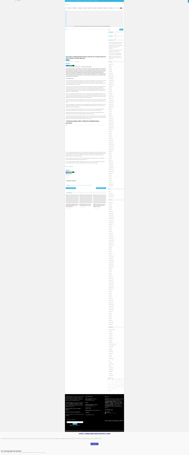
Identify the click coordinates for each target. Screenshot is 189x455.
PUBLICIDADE (111, 364)
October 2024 (111, 104)
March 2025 (111, 95)
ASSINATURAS (90, 0)
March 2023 (111, 138)
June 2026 (110, 67)
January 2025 (111, 98)
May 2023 (110, 135)
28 (110, 388)
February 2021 (111, 184)
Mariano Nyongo (71, 185)
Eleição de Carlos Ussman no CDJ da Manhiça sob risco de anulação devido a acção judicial (115, 57)
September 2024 (111, 244)
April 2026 (110, 71)
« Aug (109, 390)
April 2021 (110, 180)
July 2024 (110, 109)
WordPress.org (111, 196)
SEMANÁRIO (100, 8)
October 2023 (111, 264)
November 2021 (111, 167)
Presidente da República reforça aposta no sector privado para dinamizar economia (115, 43)
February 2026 (111, 75)
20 (108, 386)
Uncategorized (111, 375)
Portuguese (19, 0)
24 (117, 386)
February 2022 (111, 162)
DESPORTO (90, 8)
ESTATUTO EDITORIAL (78, 0)
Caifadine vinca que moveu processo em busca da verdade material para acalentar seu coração (99, 205)
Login (82, 0)
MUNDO (110, 355)
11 (119, 382)
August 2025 (111, 224)
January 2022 (111, 164)
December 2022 (111, 144)
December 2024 (111, 100)
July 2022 (110, 153)
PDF (109, 360)
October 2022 (111, 147)
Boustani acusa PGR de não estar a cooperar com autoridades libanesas (101, 188)
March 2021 (111, 182)
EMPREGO (110, 342)
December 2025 (111, 78)
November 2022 (111, 284)
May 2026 (110, 69)
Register (86, 0)
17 (117, 384)
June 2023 (110, 133)
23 (115, 386)
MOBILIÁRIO (111, 351)
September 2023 (111, 127)
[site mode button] (121, 8)
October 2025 (111, 82)
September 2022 (111, 149)
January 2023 (111, 142)
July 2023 (110, 131)
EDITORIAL (110, 340)
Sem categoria (111, 367)
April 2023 (110, 136)
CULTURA (85, 8)
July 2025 (110, 87)
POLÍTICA (69, 8)
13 (108, 384)
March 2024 (111, 116)
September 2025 (111, 84)
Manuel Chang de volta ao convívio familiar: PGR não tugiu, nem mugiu (85, 205)
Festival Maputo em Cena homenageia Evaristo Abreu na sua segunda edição (115, 54)
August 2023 (111, 129)
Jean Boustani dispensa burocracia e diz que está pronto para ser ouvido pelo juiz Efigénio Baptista (71, 188)
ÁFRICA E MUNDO (95, 0)
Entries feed (111, 193)
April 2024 (110, 115)
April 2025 (110, 93)
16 (115, 384)
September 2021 (111, 171)
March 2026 (111, 73)
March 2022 (111, 160)
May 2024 (110, 113)
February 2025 (111, 96)
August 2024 (111, 107)
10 (117, 382)
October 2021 (111, 169)
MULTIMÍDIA (111, 353)
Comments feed (111, 195)
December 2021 (111, 304)
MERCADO (110, 349)
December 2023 (111, 122)
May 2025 (110, 91)
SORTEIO (110, 373)
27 (108, 388)
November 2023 (111, 124)
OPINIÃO (95, 8)
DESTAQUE (110, 335)
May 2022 (110, 156)
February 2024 (111, 118)
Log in (110, 191)
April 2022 (110, 158)
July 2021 (110, 175)
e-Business (111, 8)
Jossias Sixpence (76, 61)
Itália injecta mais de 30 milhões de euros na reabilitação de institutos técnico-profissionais (116, 47)
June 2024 (110, 111)
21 (110, 386)
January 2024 (111, 120)
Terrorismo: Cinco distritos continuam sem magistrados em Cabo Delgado (115, 51)
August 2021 (111, 173)
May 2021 (110, 178)
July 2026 (110, 204)
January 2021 (111, 324)
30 (115, 388)
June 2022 (110, 155)
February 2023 (111, 140)
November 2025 (111, 80)
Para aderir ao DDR (78, 185)
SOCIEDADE (74, 8)
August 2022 (111, 151)
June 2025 (110, 89)
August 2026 (111, 64)
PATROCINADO (111, 358)
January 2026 (111, 76)
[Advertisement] (94, 18)
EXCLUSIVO (105, 8)
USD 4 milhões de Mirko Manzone (86, 185)
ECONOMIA (80, 8)
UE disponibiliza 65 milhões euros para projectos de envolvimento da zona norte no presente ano (72, 205)
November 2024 (111, 102)
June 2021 (110, 176)
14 (110, 384)
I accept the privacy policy (75, 425)
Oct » (111, 390)
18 (119, 384)
